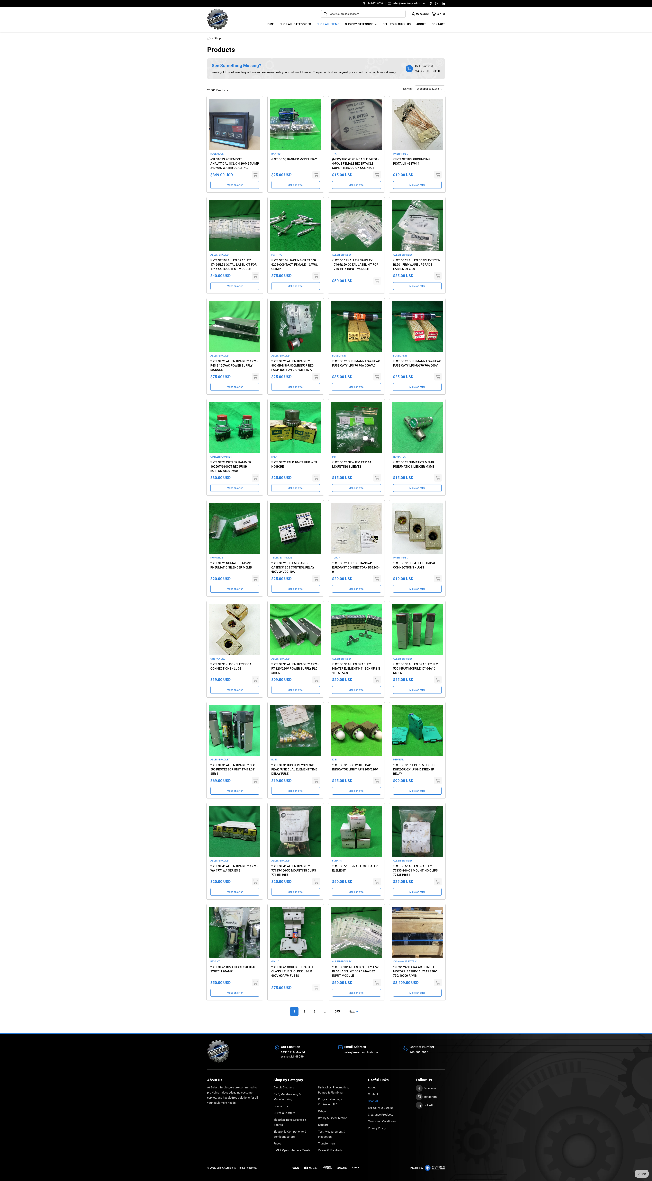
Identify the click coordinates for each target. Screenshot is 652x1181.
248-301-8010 (427, 71)
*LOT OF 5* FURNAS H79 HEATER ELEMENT (355, 868)
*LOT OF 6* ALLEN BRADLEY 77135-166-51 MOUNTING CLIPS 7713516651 (415, 870)
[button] (438, 14)
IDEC (335, 759)
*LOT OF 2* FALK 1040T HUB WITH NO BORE (294, 464)
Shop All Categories (295, 24)
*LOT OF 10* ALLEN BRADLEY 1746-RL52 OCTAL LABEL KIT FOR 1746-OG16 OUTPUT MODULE (233, 265)
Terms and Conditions (382, 1121)
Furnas (337, 860)
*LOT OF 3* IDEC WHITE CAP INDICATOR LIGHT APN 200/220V (355, 767)
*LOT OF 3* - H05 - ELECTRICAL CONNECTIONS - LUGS (231, 666)
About (421, 24)
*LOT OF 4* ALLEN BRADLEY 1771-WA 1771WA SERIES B (234, 868)
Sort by (407, 89)
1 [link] (294, 1011)
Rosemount (218, 153)
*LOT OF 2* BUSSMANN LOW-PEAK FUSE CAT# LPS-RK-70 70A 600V (417, 363)
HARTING (276, 254)
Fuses (277, 1143)
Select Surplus (224, 1167)
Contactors (281, 1106)
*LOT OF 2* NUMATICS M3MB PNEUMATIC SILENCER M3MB (413, 464)
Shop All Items (328, 24)
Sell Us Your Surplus (380, 1107)
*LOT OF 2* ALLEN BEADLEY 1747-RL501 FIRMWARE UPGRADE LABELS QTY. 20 (416, 265)
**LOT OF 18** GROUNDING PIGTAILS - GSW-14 (411, 161)
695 (337, 1011)
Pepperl (398, 759)
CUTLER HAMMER (220, 456)
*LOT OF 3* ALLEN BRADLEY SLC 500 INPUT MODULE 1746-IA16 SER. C (415, 668)
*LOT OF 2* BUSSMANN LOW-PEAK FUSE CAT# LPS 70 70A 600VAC (356, 363)
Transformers (327, 1143)
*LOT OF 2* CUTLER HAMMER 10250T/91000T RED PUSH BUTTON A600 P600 (230, 466)
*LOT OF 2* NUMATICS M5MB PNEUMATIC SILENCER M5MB (231, 565)
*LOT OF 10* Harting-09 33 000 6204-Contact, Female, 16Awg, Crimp (294, 265)
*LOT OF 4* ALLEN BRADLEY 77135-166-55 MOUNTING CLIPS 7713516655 (293, 870)
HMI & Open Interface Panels (292, 1150)
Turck (336, 557)
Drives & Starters (284, 1113)
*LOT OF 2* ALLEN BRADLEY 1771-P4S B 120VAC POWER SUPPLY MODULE (234, 365)
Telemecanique (281, 557)
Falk (274, 456)
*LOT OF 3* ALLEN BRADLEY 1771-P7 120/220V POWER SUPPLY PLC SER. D (295, 668)
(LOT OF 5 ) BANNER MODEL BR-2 (294, 159)
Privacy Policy (377, 1128)
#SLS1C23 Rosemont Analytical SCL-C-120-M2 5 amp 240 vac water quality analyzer (234, 163)
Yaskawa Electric (405, 961)
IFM (334, 456)
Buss (274, 759)
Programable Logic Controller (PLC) (330, 1102)
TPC (334, 153)
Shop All (373, 1101)
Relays (322, 1111)
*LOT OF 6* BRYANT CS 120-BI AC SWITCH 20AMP (233, 969)
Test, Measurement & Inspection (331, 1134)
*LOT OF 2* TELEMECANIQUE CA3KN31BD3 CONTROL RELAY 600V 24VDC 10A (292, 567)
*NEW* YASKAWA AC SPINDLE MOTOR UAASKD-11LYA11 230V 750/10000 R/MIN (415, 971)
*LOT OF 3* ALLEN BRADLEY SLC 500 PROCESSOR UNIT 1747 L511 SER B (233, 769)
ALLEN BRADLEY (220, 254)
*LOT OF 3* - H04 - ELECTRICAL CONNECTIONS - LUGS (414, 565)
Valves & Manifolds (330, 1150)
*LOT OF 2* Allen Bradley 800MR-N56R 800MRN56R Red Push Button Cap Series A (292, 365)
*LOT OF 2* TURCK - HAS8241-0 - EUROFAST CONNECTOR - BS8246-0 (355, 567)
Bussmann (339, 355)
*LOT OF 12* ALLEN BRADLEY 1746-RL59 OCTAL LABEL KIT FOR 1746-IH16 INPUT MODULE (355, 265)
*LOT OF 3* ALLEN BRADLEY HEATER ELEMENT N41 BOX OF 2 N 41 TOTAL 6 (356, 668)
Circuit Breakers (284, 1087)
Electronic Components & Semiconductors (290, 1134)
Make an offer (235, 185)
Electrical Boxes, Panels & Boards (290, 1122)
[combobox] (363, 14)
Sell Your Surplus (397, 24)
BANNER (276, 153)
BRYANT (215, 961)
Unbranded (400, 153)
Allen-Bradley (402, 254)
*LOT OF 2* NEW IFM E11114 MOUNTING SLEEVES (351, 464)
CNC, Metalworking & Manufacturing (287, 1097)
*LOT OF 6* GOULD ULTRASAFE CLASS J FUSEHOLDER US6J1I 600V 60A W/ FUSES (292, 971)
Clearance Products (380, 1114)
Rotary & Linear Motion (332, 1118)
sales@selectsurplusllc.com (362, 1052)
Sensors (323, 1124)
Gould (275, 961)
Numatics (399, 456)
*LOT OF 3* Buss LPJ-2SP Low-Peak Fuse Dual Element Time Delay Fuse (294, 769)
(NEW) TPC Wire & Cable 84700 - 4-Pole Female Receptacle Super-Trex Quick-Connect (355, 163)
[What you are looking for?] (325, 14)
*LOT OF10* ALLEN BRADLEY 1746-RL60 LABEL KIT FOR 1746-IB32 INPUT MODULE (356, 971)
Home (270, 24)
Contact (438, 24)
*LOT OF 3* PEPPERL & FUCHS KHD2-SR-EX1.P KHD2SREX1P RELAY (413, 769)
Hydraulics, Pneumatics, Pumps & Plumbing (333, 1090)
